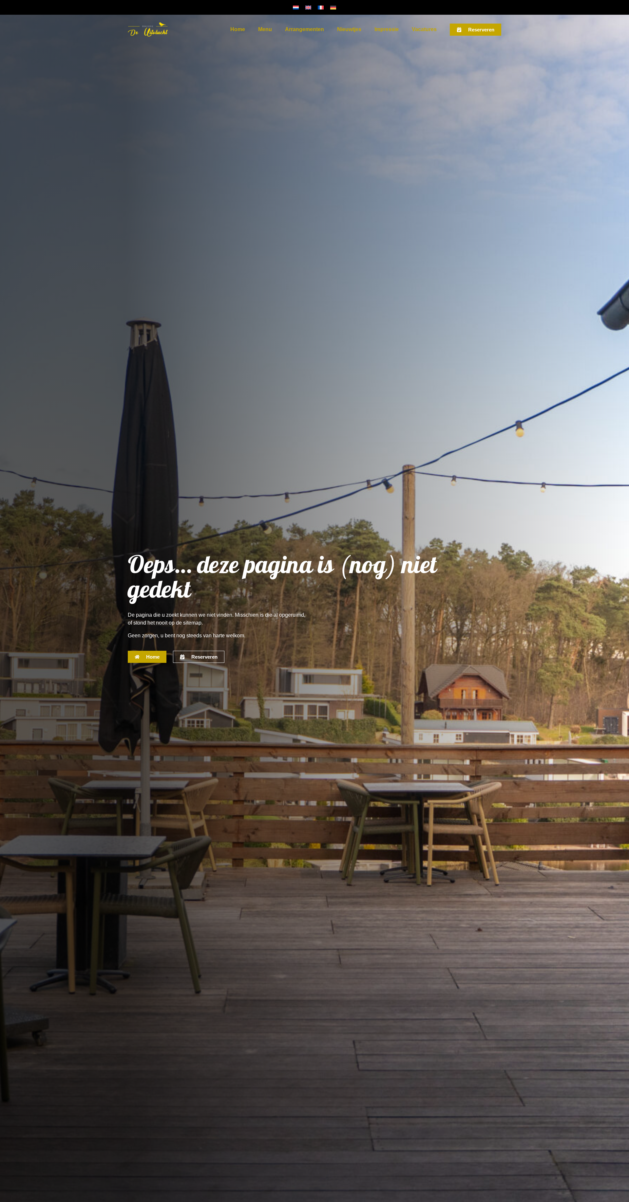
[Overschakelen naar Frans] (320, 7)
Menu (265, 29)
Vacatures (424, 29)
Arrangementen (304, 29)
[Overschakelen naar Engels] (308, 7)
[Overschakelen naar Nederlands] (296, 7)
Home (237, 29)
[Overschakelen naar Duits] (333, 7)
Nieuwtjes (349, 29)
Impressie (386, 29)
